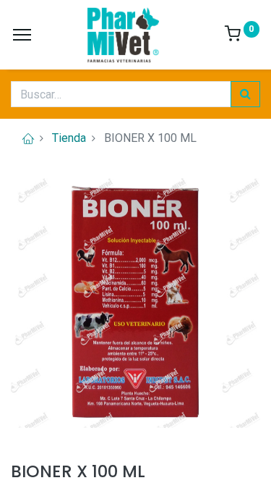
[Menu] (22, 34)
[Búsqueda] (245, 94)
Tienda (69, 138)
